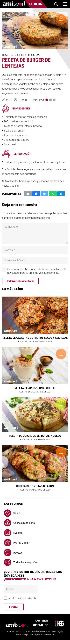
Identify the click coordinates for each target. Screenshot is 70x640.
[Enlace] (25, 4)
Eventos (17, 532)
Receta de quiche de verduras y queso (35, 435)
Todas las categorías (25, 562)
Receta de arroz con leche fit (35, 388)
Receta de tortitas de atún (35, 486)
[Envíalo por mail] (28, 193)
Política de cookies (45, 634)
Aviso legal (57, 631)
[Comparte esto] (36, 193)
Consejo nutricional (24, 522)
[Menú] (65, 4)
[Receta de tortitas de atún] (35, 463)
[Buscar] (56, 4)
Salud (16, 513)
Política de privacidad (26, 634)
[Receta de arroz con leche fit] (35, 365)
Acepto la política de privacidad (22, 598)
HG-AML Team (21, 542)
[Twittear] (44, 193)
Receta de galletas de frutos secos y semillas (35, 337)
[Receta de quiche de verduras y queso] (35, 414)
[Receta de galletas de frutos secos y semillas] (35, 315)
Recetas (7, 54)
